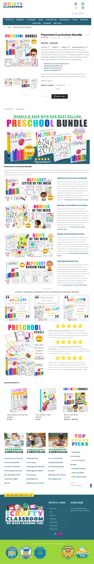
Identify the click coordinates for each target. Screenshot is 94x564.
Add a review (68, 38)
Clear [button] (57, 89)
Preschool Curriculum (13, 458)
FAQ (51, 512)
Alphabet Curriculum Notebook (55, 64)
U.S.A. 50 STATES (55, 458)
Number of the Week (51, 68)
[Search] (91, 485)
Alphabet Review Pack (51, 66)
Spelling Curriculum (57, 475)
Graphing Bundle (55, 462)
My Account (53, 508)
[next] (89, 35)
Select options (85, 390)
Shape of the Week (50, 70)
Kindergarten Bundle (35, 467)
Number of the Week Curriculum (72, 205)
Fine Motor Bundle (12, 467)
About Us (52, 515)
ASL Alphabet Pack (12, 475)
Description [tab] (8, 109)
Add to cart (60, 96)
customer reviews (55, 38)
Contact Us (53, 519)
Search (72, 483)
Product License (47, 85)
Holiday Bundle (79, 469)
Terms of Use (53, 529)
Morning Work (78, 473)
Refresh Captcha (46, 81)
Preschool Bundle (11, 462)
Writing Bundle (54, 479)
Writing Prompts (79, 477)
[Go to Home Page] (4, 27)
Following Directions (13, 471)
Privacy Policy (54, 522)
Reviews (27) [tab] (20, 109)
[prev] (86, 35)
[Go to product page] (18, 400)
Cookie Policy (54, 525)
